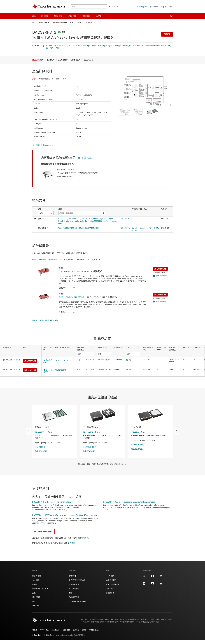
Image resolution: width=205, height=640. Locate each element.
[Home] (48, 6)
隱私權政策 (56, 630)
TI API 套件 (110, 576)
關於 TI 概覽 (36, 576)
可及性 (34, 630)
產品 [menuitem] (34, 16)
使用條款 (84, 538)
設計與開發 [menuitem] (58, 16)
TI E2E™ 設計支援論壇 (77, 580)
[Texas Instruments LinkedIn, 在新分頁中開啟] (144, 584)
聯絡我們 (72, 576)
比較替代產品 (87, 158)
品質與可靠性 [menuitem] (73, 16)
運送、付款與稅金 (112, 584)
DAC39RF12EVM (67, 271)
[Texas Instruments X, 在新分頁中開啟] (161, 577)
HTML (57, 48)
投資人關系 (36, 597)
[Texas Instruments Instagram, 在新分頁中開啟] (144, 577)
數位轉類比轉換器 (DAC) (62, 22)
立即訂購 (167, 34)
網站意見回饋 (94, 630)
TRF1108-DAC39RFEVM (71, 297)
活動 (34, 593)
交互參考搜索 (74, 584)
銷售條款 (66, 630)
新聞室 (34, 584)
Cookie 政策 (44, 630)
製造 (34, 601)
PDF (51, 48)
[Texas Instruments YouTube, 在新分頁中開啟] (161, 584)
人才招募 (35, 580)
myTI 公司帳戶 (111, 580)
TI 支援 (72, 543)
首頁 (34, 22)
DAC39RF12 (62, 169)
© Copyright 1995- (41, 635)
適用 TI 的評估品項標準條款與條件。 (45, 320)
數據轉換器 (42, 22)
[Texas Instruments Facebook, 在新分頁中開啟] (152, 577)
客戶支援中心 (74, 589)
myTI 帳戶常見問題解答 (77, 601)
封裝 (70, 593)
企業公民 (35, 606)
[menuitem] (171, 16)
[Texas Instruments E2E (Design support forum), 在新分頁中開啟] (152, 584)
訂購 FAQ (109, 589)
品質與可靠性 (74, 597)
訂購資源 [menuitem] (86, 16)
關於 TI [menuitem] (98, 16)
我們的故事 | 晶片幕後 (40, 589)
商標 (84, 630)
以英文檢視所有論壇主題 (43, 531)
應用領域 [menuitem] (44, 16)
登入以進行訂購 (160, 269)
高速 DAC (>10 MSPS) (85, 22)
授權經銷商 (110, 593)
